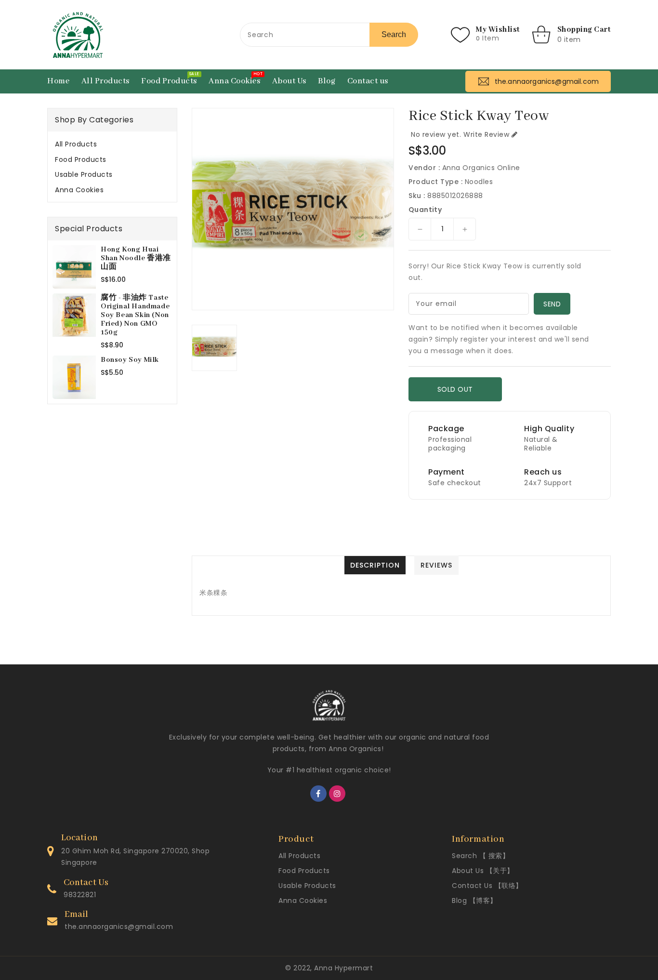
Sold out (455, 389)
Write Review (486, 134)
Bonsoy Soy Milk (130, 360)
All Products (76, 144)
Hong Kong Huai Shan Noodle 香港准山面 (136, 258)
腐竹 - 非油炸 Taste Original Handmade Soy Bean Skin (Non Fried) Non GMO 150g (135, 315)
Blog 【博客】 (474, 900)
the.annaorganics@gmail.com (119, 926)
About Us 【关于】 (483, 870)
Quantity (425, 209)
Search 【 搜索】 (480, 856)
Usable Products (84, 174)
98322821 (80, 895)
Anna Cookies (79, 190)
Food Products (80, 159)
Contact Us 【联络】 (487, 885)
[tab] (112, 144)
